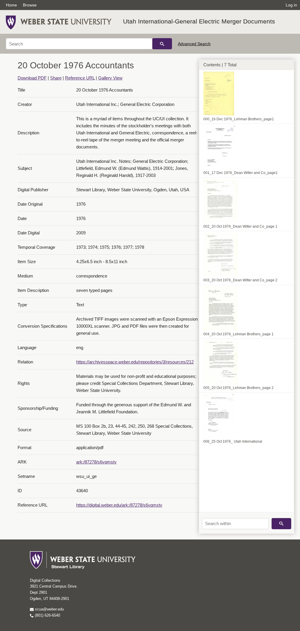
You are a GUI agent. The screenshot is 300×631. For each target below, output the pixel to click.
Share (56, 77)
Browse (30, 5)
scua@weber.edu (49, 609)
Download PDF (32, 77)
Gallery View (110, 77)
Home (11, 5)
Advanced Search (194, 43)
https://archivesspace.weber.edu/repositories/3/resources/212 (135, 361)
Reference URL (80, 77)
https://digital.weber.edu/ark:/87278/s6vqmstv (119, 505)
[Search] (162, 43)
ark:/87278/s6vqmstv (96, 461)
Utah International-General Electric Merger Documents (199, 21)
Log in (291, 5)
